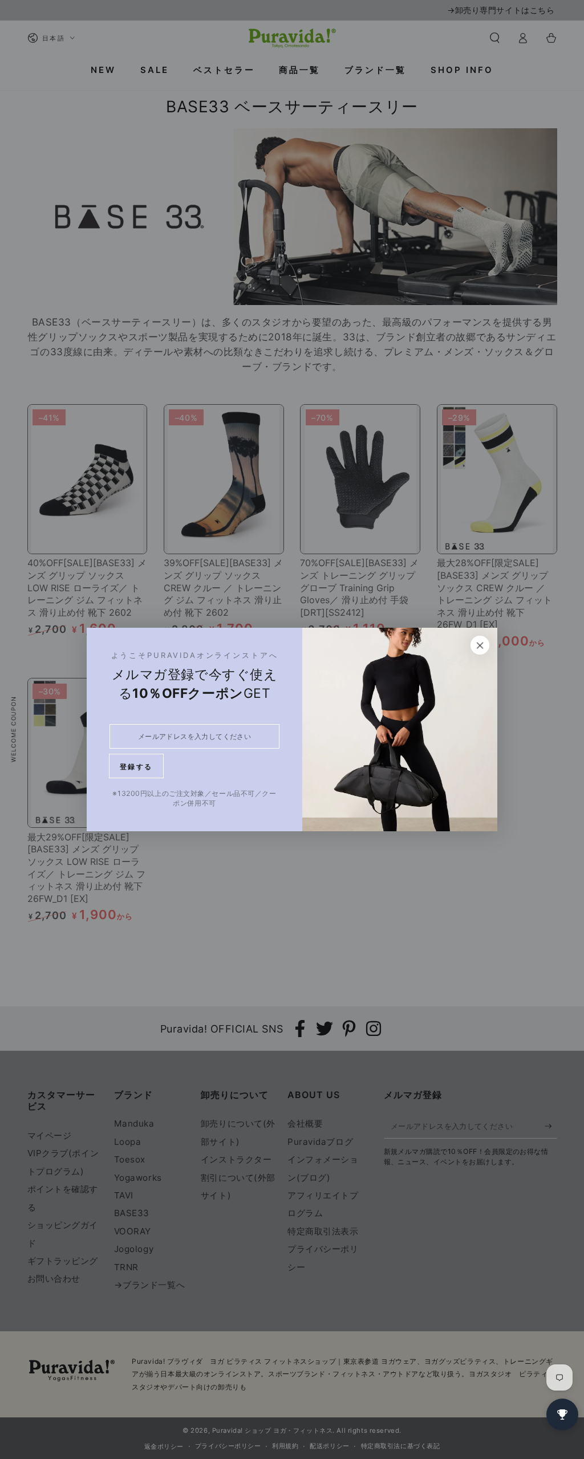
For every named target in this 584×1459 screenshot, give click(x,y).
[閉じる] (480, 645)
